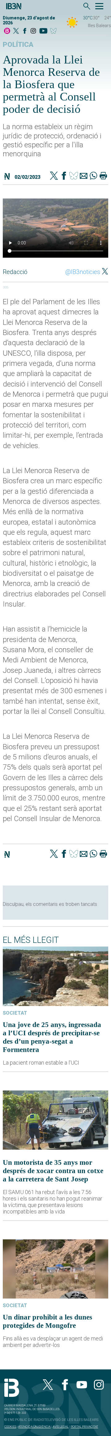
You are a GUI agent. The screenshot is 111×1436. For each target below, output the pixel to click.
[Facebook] (25, 31)
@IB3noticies (82, 272)
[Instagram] (33, 31)
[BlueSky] (54, 31)
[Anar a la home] (7, 31)
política (18, 44)
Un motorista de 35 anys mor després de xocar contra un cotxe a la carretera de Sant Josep (53, 1170)
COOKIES (10, 1426)
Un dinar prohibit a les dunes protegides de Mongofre (47, 1321)
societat (15, 1013)
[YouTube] (43, 31)
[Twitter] (54, 176)
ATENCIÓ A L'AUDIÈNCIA (34, 1426)
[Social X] (16, 31)
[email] (83, 176)
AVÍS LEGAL (60, 1426)
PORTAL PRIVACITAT (84, 1426)
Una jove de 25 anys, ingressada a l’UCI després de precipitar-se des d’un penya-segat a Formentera (52, 1037)
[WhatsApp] (93, 176)
